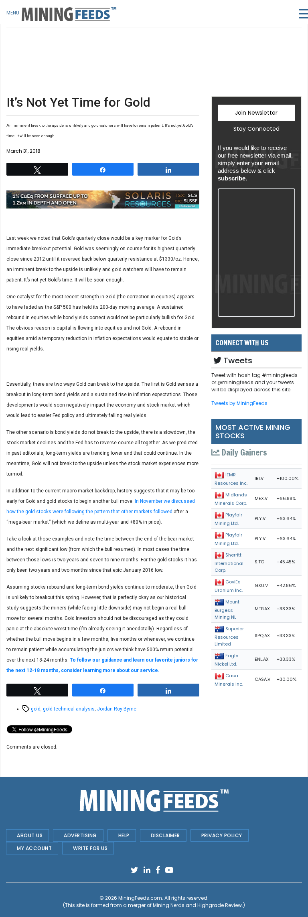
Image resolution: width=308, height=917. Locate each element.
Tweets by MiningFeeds (239, 403)
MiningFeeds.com (140, 898)
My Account (34, 848)
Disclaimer (165, 835)
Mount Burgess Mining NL (227, 609)
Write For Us (90, 848)
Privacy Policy (221, 835)
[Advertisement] (102, 48)
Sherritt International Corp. (229, 562)
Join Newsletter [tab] (256, 113)
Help (124, 835)
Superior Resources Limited (229, 636)
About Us (30, 835)
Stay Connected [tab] (256, 129)
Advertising (80, 835)
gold (36, 709)
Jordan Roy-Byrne (116, 709)
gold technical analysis (69, 709)
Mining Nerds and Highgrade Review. (198, 905)
